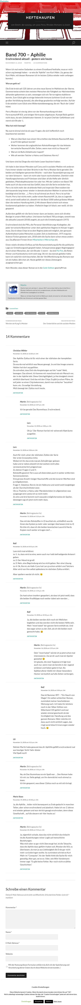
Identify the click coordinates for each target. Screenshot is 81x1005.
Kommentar (11, 907)
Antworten (18, 393)
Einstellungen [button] (26, 1001)
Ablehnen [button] (49, 1001)
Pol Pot (60, 250)
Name (9, 932)
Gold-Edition (48, 268)
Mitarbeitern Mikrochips (43, 239)
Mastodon (4, 1)
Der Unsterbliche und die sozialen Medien (59, 322)
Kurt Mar (19, 313)
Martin (27, 63)
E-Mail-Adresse (13, 943)
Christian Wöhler (20, 350)
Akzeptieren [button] (38, 1001)
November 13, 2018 (14, 63)
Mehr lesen (58, 1001)
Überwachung (53, 313)
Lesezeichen (13, 308)
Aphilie (10, 313)
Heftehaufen (40, 18)
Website (9, 954)
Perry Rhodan (31, 313)
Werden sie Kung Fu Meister (17, 322)
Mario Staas (18, 796)
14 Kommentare (40, 63)
